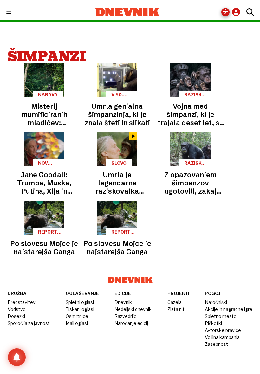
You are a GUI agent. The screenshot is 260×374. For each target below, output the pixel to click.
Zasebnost (216, 344)
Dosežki (16, 316)
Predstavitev (22, 302)
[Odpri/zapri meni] (14, 12)
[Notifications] (17, 357)
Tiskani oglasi (80, 309)
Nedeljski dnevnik (133, 309)
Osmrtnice (77, 316)
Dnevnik (123, 302)
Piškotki (213, 323)
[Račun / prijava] (237, 12)
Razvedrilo (125, 316)
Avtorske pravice (223, 330)
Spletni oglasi (80, 302)
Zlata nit (176, 309)
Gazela (174, 302)
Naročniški (216, 302)
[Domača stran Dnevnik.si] (127, 12)
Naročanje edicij (131, 323)
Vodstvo (17, 309)
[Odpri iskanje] (248, 12)
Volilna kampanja (222, 337)
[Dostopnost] (225, 12)
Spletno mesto (221, 316)
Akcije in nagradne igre (228, 309)
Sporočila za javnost (29, 323)
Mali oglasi (77, 323)
